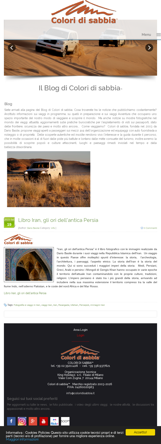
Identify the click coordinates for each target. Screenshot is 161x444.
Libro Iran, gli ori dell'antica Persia (58, 220)
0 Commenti (150, 228)
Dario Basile (33, 228)
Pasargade (63, 305)
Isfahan (74, 305)
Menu (146, 34)
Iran (55, 305)
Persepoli (84, 305)
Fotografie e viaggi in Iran (27, 305)
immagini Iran (97, 305)
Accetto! (140, 432)
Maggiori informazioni (22, 439)
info (53, 228)
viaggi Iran (46, 305)
